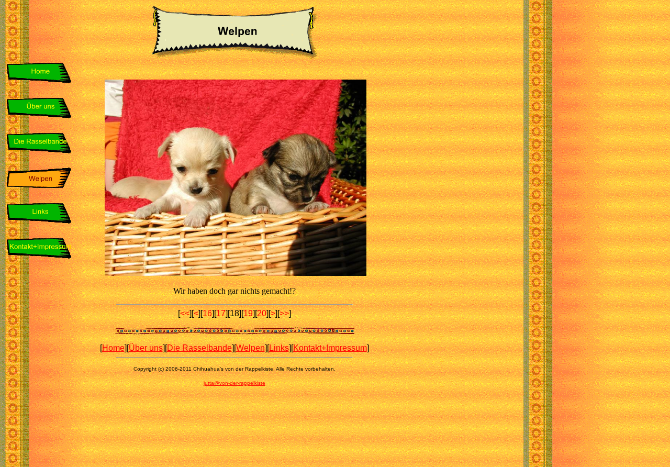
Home (113, 347)
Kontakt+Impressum (330, 347)
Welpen (250, 347)
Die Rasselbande (199, 347)
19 (248, 313)
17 (221, 313)
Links (279, 347)
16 (207, 313)
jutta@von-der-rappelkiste (234, 383)
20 (261, 313)
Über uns (146, 347)
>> (284, 313)
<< (184, 313)
